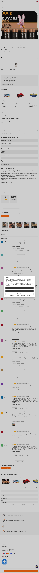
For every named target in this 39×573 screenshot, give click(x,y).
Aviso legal (28, 295)
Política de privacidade (21, 295)
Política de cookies (12, 295)
